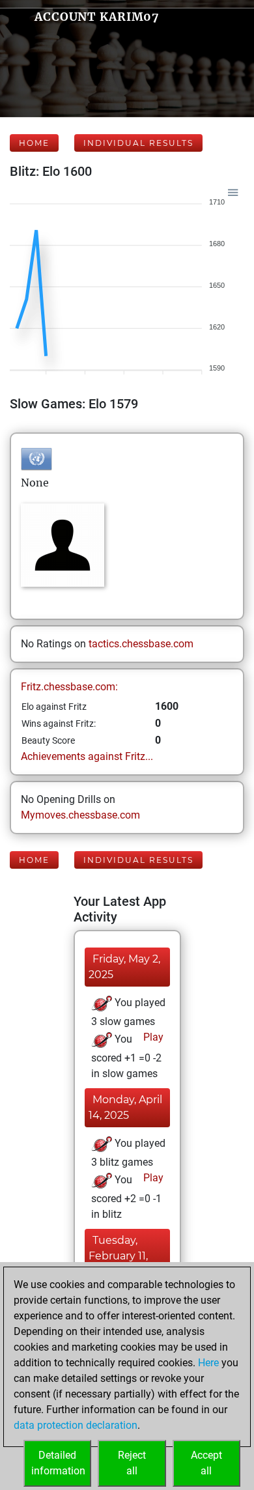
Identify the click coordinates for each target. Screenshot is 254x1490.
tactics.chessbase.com (141, 644)
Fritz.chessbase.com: (69, 687)
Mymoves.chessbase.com (80, 815)
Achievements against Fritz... (87, 756)
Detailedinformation (58, 1463)
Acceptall (206, 1463)
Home (34, 143)
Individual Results (138, 143)
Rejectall (132, 1463)
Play (152, 1037)
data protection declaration (75, 1425)
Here (208, 1362)
